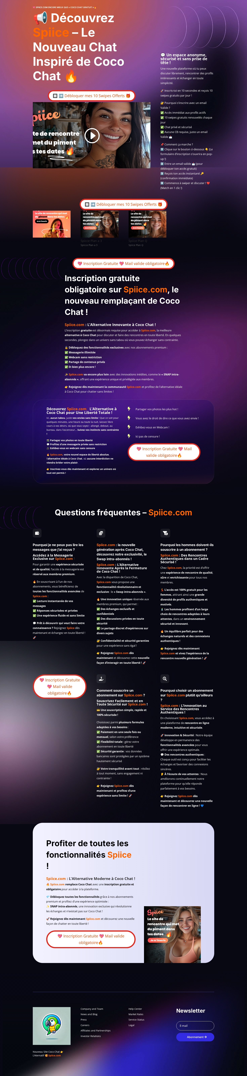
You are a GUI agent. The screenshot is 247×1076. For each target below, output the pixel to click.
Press (84, 1019)
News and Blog (89, 1014)
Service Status (136, 1019)
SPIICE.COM (42, 7)
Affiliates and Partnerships (96, 1030)
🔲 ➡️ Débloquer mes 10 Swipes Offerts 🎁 (92, 95)
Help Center (135, 1008)
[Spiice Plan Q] (147, 236)
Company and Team (92, 1008)
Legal (131, 1025)
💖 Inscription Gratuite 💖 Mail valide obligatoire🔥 (123, 263)
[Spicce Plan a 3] (99, 236)
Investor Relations (91, 1036)
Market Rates (136, 1014)
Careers (85, 1025)
